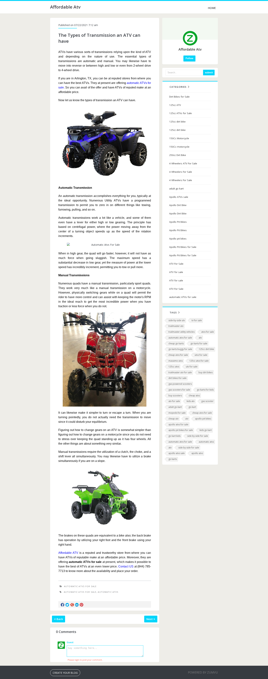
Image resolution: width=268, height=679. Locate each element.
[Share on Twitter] (67, 605)
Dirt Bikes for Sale (179, 96)
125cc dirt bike (177, 121)
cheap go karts (176, 343)
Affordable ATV (68, 552)
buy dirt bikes (206, 372)
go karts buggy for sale (180, 349)
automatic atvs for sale (180, 337)
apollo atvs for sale (178, 424)
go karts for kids (205, 389)
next (150, 619)
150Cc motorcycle (179, 146)
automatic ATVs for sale (182, 297)
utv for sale (191, 366)
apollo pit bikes (203, 418)
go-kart (192, 407)
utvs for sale (201, 355)
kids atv (191, 401)
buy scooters (175, 395)
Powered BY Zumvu (203, 672)
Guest (70, 642)
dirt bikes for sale (177, 378)
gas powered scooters (180, 383)
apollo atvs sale (176, 453)
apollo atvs (197, 453)
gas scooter (207, 401)
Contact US (125, 566)
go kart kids (174, 436)
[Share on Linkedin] (77, 605)
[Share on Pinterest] (81, 605)
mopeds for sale (177, 412)
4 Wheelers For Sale (180, 171)
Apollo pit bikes (178, 238)
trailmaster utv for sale (180, 372)
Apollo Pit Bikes (178, 221)
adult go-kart (175, 407)
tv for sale (197, 320)
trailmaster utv (175, 326)
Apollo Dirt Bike (178, 205)
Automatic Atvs (108, 592)
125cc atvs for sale (199, 360)
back (59, 619)
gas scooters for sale (179, 389)
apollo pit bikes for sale (180, 430)
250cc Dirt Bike (177, 155)
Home (212, 8)
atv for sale (174, 401)
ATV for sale (176, 272)
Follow (189, 58)
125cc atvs (173, 366)
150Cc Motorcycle (179, 138)
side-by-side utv (176, 320)
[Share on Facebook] (62, 605)
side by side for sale (197, 436)
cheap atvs (194, 395)
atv (200, 337)
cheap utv (173, 418)
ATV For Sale (176, 263)
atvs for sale (207, 331)
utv (186, 418)
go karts (172, 459)
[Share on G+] (72, 605)
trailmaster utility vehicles (181, 331)
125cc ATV (175, 105)
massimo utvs (175, 360)
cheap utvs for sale (178, 355)
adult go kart (176, 188)
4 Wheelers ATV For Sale (183, 163)
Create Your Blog (65, 672)
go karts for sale (199, 343)
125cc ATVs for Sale (180, 113)
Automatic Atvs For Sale (80, 586)
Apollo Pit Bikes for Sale (182, 247)
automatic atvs (206, 441)
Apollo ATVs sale (178, 197)
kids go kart (206, 430)
